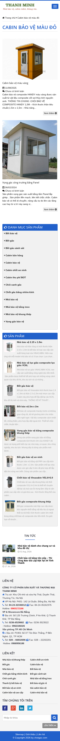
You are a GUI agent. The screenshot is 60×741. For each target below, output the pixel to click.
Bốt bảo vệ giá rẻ (38, 683)
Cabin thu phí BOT (15, 277)
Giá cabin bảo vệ (38, 687)
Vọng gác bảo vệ (14, 321)
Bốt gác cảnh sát (14, 248)
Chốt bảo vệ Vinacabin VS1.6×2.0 (35, 477)
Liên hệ (41, 734)
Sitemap (19, 734)
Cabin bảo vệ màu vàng (15, 82)
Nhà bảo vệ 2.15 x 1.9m (29, 342)
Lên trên (49, 725)
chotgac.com (40, 737)
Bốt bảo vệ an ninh (11, 687)
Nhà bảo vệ (11, 299)
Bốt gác (9, 240)
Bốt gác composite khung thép (34, 501)
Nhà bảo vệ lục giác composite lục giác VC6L (36, 363)
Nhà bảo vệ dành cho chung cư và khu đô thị (36, 547)
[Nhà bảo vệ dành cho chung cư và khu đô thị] (8, 548)
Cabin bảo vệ (12, 262)
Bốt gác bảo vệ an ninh (29, 457)
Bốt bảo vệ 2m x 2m (27, 406)
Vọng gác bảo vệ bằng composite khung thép (35, 431)
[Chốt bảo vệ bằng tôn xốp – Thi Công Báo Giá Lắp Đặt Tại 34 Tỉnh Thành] (8, 560)
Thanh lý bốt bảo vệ (12, 683)
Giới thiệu (30, 734)
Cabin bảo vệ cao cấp (12, 692)
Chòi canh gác (13, 284)
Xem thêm (49, 113)
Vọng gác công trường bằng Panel (20, 182)
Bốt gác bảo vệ (25, 386)
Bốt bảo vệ (11, 233)
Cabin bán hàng (14, 255)
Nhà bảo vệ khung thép (18, 314)
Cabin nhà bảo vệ (38, 692)
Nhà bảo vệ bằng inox (17, 307)
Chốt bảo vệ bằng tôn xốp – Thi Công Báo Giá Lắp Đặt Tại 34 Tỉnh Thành (35, 560)
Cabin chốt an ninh (16, 270)
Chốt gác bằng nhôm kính (19, 292)
